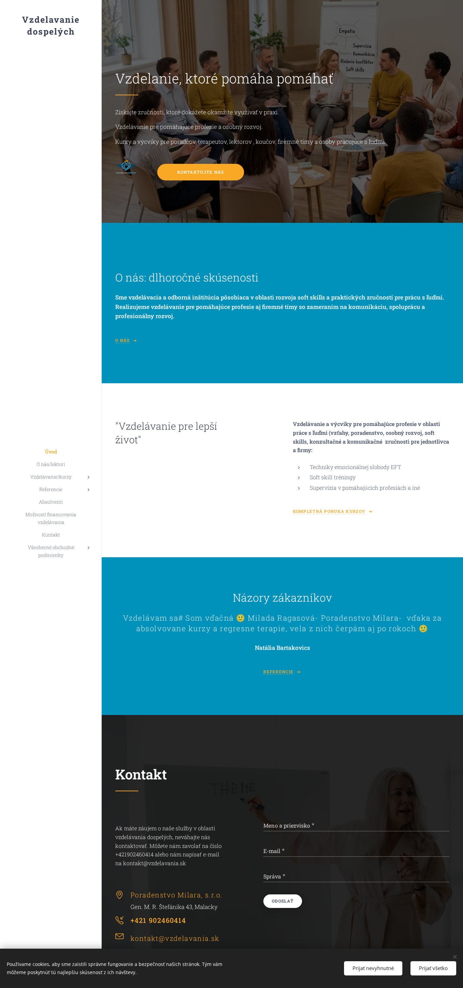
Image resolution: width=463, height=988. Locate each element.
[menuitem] (51, 452)
